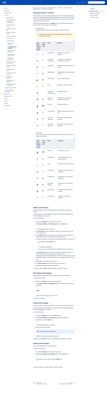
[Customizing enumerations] (5, 36)
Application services (7, 93)
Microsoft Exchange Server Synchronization (9, 91)
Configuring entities (10, 38)
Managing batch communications (10, 59)
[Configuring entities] (5, 38)
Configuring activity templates (10, 44)
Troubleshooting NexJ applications (10, 81)
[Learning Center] (3, 10)
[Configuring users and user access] (5, 32)
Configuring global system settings (11, 73)
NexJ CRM (6, 15)
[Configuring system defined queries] (5, 65)
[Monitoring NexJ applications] (5, 76)
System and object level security (11, 25)
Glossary (5, 98)
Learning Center (6, 10)
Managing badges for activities (12, 47)
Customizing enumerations (11, 36)
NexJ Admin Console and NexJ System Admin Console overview (11, 21)
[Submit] (89, 2)
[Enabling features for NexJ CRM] (5, 28)
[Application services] (3, 93)
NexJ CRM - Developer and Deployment (40, 7)
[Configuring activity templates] (6, 43)
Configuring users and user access (11, 33)
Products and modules (8, 12)
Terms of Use (6, 100)
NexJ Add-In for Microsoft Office (10, 87)
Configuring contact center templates (11, 51)
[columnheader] (39, 46)
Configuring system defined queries (11, 66)
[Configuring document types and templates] (6, 54)
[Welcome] (3, 8)
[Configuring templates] (5, 40)
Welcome (5, 8)
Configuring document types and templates (11, 55)
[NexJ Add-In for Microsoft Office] (3, 87)
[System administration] (4, 17)
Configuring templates (10, 40)
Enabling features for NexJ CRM (11, 29)
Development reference (8, 96)
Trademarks (6, 103)
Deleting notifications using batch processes (11, 85)
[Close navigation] (19, 8)
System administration (10, 17)
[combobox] (96, 2)
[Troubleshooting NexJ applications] (5, 80)
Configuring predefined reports (10, 70)
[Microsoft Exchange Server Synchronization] (3, 90)
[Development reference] (3, 96)
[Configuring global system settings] (5, 72)
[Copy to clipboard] (32, 207)
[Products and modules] (3, 12)
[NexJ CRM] (3, 15)
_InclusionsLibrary (7, 105)
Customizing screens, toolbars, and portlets (11, 62)
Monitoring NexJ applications (9, 77)
